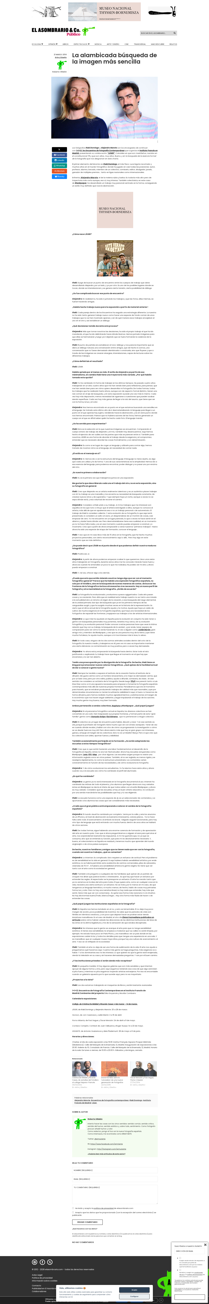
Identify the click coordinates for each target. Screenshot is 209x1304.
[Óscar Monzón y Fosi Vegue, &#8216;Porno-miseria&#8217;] (143, 1069)
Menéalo (61, 171)
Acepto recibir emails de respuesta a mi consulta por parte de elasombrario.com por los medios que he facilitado (192, 1264)
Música (98, 44)
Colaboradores (39, 1291)
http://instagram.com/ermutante (111, 1149)
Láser (94, 1103)
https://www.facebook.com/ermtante (106, 1144)
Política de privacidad (42, 1277)
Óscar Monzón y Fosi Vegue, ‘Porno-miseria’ (142, 1078)
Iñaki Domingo (135, 1100)
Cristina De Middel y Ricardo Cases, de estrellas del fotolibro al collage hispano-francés (85, 1080)
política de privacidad (104, 1208)
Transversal (140, 44)
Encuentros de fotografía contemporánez (110, 1100)
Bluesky (60, 176)
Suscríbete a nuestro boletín (188, 1246)
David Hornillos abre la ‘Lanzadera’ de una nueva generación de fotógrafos (112, 1080)
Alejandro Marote (82, 1100)
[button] (63, 31)
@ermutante (99, 1139)
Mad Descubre (157, 44)
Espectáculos (80, 44)
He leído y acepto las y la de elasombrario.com (192, 1275)
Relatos (173, 44)
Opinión (51, 44)
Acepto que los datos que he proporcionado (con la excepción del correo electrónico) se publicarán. (114, 1214)
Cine (126, 44)
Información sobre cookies (44, 1280)
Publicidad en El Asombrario (45, 1288)
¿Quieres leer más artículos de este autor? (106, 1154)
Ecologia (36, 44)
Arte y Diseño (113, 44)
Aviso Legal (37, 1275)
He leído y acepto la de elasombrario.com (104, 1208)
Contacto (36, 1285)
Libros (65, 44)
